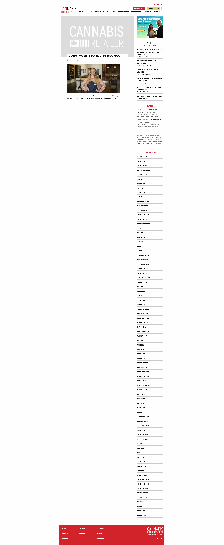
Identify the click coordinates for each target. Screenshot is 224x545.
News (81, 11)
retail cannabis (154, 124)
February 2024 (143, 201)
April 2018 (141, 511)
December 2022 (143, 264)
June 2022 (141, 291)
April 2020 (141, 408)
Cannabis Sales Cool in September (146, 62)
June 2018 (140, 506)
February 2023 (143, 255)
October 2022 (142, 273)
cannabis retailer (154, 141)
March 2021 (141, 358)
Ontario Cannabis (144, 127)
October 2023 (142, 219)
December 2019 (143, 425)
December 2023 (143, 210)
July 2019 (140, 448)
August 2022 (142, 282)
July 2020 (141, 394)
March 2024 (141, 197)
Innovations (99, 11)
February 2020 (143, 417)
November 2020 (143, 376)
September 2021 (143, 331)
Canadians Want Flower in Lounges (148, 71)
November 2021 (143, 322)
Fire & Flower (142, 110)
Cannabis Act (149, 139)
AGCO (148, 119)
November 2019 (143, 430)
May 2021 (140, 349)
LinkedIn (161, 4)
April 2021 (141, 354)
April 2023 (141, 246)
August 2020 (142, 390)
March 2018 (141, 515)
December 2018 (143, 479)
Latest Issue (101, 529)
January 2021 (142, 367)
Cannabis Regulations (145, 123)
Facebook (154, 4)
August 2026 (142, 156)
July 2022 (140, 286)
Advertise (100, 534)
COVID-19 (155, 127)
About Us (147, 11)
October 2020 (142, 381)
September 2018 (143, 493)
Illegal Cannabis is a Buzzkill (149, 96)
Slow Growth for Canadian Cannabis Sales (149, 89)
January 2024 (142, 206)
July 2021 (140, 340)
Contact (157, 11)
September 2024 (143, 170)
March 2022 (141, 304)
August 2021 (142, 336)
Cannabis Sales (143, 117)
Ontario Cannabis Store (146, 131)
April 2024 (141, 192)
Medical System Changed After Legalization (150, 80)
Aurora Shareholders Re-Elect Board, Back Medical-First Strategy (150, 52)
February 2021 (142, 363)
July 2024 (141, 179)
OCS (145, 135)
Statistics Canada (151, 114)
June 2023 (141, 237)
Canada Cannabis (145, 144)
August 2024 (142, 174)
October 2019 (142, 434)
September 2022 (143, 277)
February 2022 (143, 309)
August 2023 (142, 228)
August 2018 (142, 497)
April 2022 (141, 300)
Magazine (111, 11)
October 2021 (142, 327)
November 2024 (143, 161)
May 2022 (140, 295)
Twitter (158, 4)
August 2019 (142, 443)
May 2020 (140, 403)
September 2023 (143, 224)
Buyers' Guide (154, 8)
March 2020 (141, 412)
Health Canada (148, 137)
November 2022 (143, 268)
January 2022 (142, 313)
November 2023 (143, 215)
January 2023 (142, 260)
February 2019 (142, 470)
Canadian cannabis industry (148, 133)
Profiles (89, 11)
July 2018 (140, 502)
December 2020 (143, 372)
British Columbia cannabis (146, 129)
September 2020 (143, 385)
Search (130, 8)
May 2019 (140, 457)
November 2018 (143, 484)
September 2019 (143, 439)
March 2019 (141, 466)
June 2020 (141, 399)
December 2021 (143, 318)
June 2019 (140, 452)
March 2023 (141, 251)
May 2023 (140, 242)
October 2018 (142, 488)
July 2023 (140, 233)
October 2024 (142, 165)
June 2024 (141, 183)
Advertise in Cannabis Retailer (129, 11)
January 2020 (142, 421)
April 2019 (141, 461)
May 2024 (140, 188)
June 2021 (140, 345)
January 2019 (142, 475)
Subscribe (139, 8)
